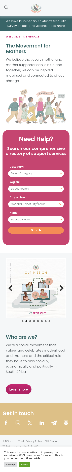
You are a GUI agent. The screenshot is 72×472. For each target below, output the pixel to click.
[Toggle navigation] (57, 8)
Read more (57, 26)
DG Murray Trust (14, 441)
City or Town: (19, 197)
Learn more (18, 389)
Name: (14, 213)
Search (36, 230)
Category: (17, 167)
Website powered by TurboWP (20, 446)
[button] (6, 7)
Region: (15, 182)
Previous (11, 288)
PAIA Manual (52, 441)
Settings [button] (10, 464)
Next (60, 288)
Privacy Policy (34, 441)
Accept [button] (24, 464)
